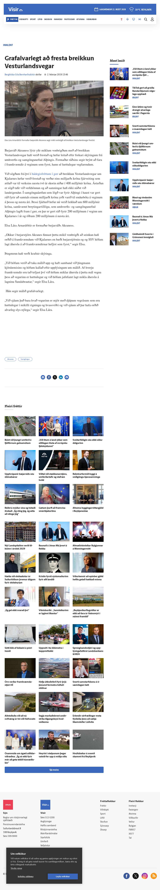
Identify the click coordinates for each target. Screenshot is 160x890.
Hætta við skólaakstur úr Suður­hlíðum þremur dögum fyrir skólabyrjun (20, 579)
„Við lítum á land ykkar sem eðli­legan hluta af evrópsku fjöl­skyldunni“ (53, 443)
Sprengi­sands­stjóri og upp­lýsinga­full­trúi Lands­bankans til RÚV (88, 651)
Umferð (44, 841)
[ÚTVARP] (140, 19)
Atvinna (132, 814)
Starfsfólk (45, 838)
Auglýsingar (46, 821)
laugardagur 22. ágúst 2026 (112, 9)
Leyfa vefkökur (63, 876)
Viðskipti (104, 810)
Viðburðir (133, 818)
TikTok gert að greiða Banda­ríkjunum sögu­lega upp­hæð (143, 91)
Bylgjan (132, 826)
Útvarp (103, 830)
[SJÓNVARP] (133, 19)
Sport (102, 814)
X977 (131, 834)
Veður (132, 822)
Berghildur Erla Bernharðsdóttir (20, 75)
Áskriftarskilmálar (49, 833)
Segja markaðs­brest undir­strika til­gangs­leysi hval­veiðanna (53, 719)
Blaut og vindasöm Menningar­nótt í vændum (142, 201)
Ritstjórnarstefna (48, 830)
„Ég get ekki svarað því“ (17, 610)
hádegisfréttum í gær (45, 174)
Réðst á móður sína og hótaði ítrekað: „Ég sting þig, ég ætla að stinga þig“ (20, 511)
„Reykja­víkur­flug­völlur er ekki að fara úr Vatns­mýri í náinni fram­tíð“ (86, 613)
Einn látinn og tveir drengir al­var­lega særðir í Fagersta (142, 110)
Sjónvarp (104, 826)
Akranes (10, 359)
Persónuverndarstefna (14, 824)
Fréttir (103, 806)
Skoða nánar (16, 868)
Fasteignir (133, 810)
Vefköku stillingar (26, 876)
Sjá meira (54, 770)
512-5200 (50, 818)
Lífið (102, 818)
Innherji (132, 806)
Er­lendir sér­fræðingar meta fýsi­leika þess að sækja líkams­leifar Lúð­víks (87, 719)
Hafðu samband (48, 826)
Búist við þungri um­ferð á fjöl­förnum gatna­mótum (143, 147)
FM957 (132, 830)
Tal (130, 838)
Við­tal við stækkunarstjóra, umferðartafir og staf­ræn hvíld (53, 477)
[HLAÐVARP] (127, 19)
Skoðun (104, 822)
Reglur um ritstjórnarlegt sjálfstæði (15, 819)
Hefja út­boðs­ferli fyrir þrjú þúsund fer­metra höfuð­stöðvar (52, 685)
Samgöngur (25, 359)
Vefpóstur (45, 846)
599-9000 (12, 836)
